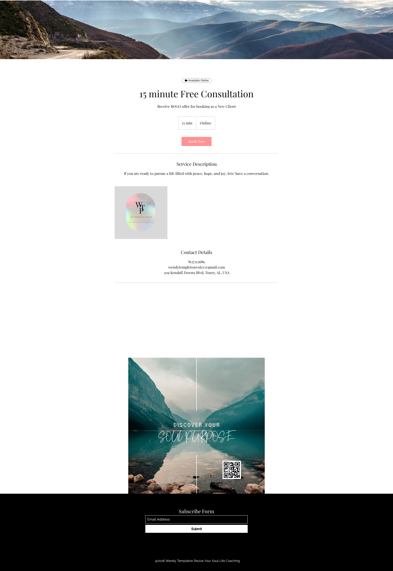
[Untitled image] (141, 212)
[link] (196, 141)
